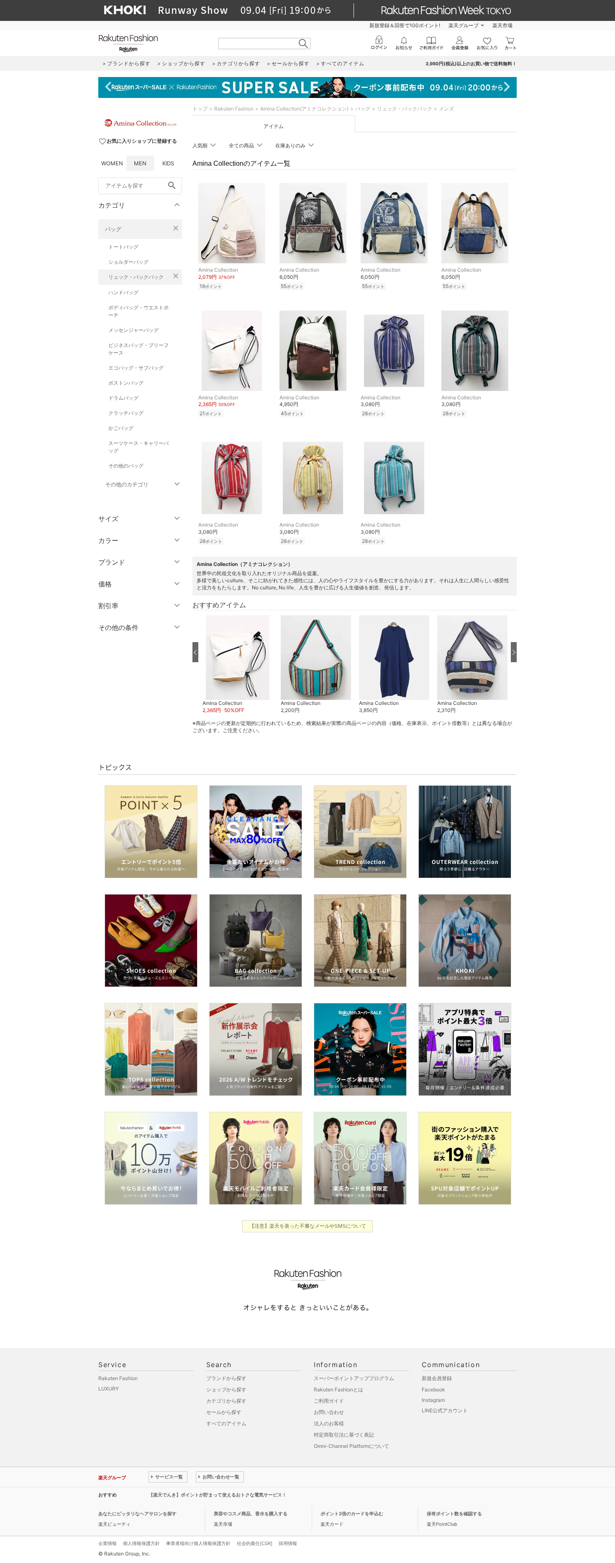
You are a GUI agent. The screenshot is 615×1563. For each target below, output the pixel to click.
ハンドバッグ (123, 292)
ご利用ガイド (329, 1401)
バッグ (113, 229)
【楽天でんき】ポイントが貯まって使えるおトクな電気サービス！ (218, 1495)
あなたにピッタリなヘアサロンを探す (137, 1514)
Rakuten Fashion (234, 108)
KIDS (168, 163)
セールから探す (223, 1412)
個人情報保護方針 (141, 1543)
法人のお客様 (329, 1423)
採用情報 (288, 1543)
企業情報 (107, 1543)
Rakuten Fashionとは (338, 1389)
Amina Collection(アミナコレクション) (304, 108)
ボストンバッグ (126, 383)
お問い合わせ (329, 1412)
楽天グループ (463, 25)
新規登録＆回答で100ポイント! (404, 25)
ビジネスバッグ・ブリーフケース (138, 349)
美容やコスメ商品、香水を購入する (250, 1514)
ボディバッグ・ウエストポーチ (138, 311)
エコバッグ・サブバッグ (136, 368)
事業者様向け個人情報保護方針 (198, 1543)
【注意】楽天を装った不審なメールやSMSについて (307, 1226)
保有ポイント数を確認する (454, 1514)
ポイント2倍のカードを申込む (351, 1514)
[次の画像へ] (514, 652)
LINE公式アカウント (445, 1410)
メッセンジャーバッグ (133, 330)
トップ (200, 108)
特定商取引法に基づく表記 (344, 1435)
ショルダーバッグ (128, 262)
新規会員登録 (437, 1378)
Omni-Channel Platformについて (351, 1446)
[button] (237, 664)
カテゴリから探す (226, 1401)
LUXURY (108, 1389)
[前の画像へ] (195, 652)
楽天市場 (502, 25)
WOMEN (112, 163)
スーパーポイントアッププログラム (354, 1378)
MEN (140, 163)
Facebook (433, 1389)
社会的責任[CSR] (254, 1543)
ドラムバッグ (123, 398)
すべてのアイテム (226, 1423)
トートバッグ (123, 247)
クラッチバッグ (126, 413)
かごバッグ (120, 428)
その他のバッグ (126, 466)
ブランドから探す (226, 1378)
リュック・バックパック (136, 277)
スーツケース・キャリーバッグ (138, 447)
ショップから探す (226, 1389)
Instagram (433, 1400)
